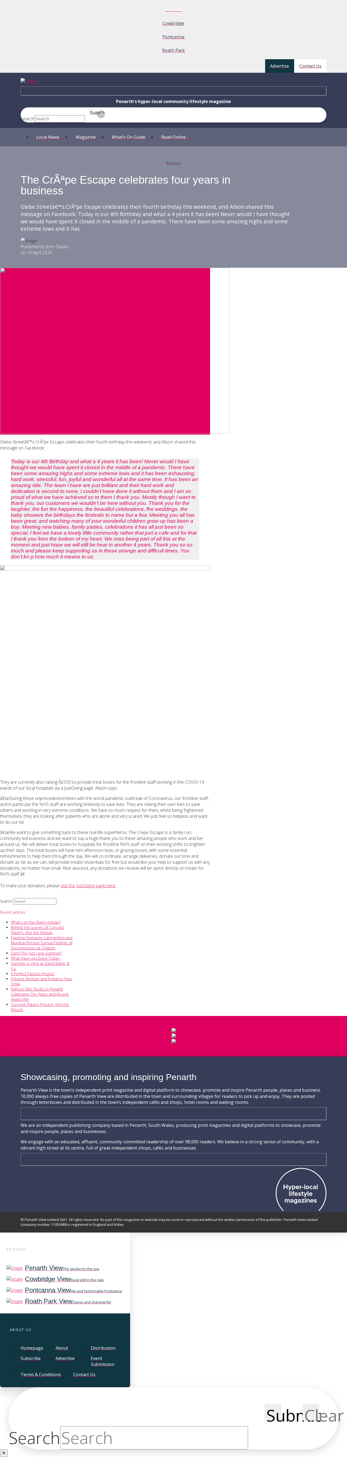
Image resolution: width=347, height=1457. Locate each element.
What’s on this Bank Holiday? (36, 922)
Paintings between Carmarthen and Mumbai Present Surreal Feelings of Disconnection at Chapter (41, 943)
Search (27, 119)
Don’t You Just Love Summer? (36, 953)
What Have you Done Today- (35, 958)
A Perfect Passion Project (32, 973)
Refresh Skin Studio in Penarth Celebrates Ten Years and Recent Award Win (40, 994)
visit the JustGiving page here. (88, 886)
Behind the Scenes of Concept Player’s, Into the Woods (37, 930)
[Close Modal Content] (4, 1453)
